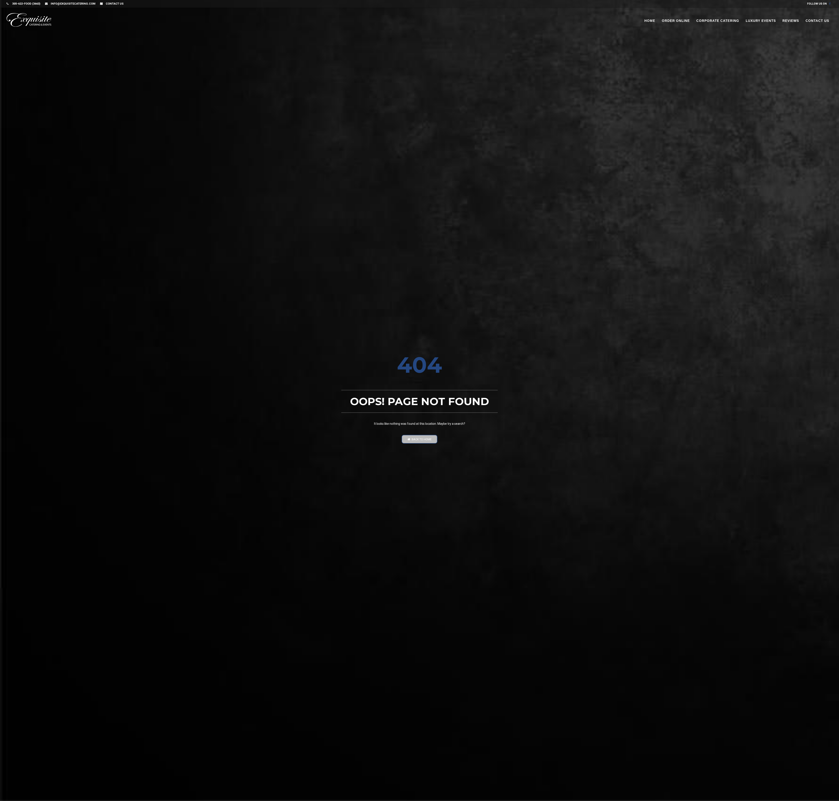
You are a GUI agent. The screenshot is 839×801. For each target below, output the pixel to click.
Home (649, 21)
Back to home (421, 439)
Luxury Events (761, 21)
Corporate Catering (717, 21)
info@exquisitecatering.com (73, 3)
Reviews (790, 21)
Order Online (676, 21)
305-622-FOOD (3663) (26, 3)
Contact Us (114, 3)
